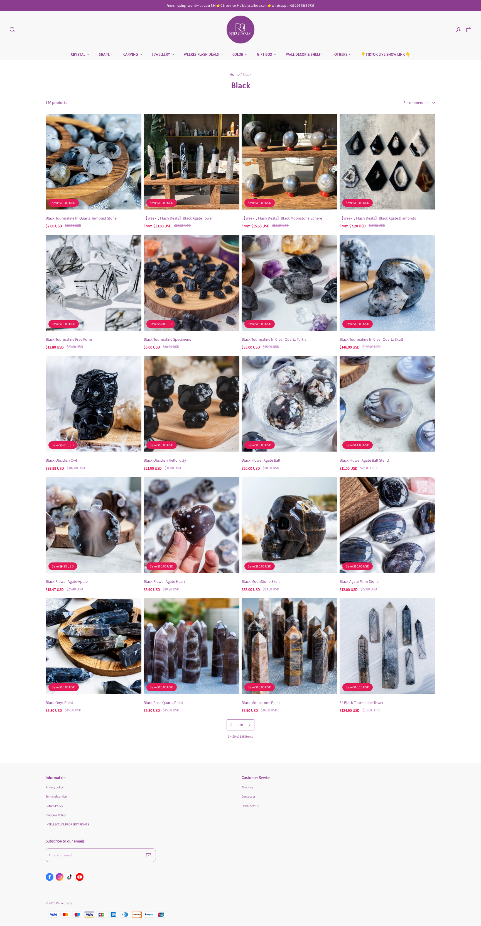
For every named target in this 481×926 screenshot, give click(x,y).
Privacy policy (54, 787)
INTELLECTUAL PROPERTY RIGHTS (67, 824)
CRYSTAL (78, 54)
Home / (236, 74)
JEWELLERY (161, 54)
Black (246, 74)
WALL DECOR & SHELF (303, 54)
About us (247, 787)
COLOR (237, 54)
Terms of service (56, 796)
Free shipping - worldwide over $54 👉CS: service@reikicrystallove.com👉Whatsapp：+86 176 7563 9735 (240, 5)
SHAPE (104, 54)
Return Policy (54, 806)
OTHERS (340, 54)
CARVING (130, 54)
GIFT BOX (264, 54)
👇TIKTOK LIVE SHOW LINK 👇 (385, 54)
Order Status (250, 806)
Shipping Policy (56, 815)
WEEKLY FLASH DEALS (201, 54)
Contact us (249, 796)
